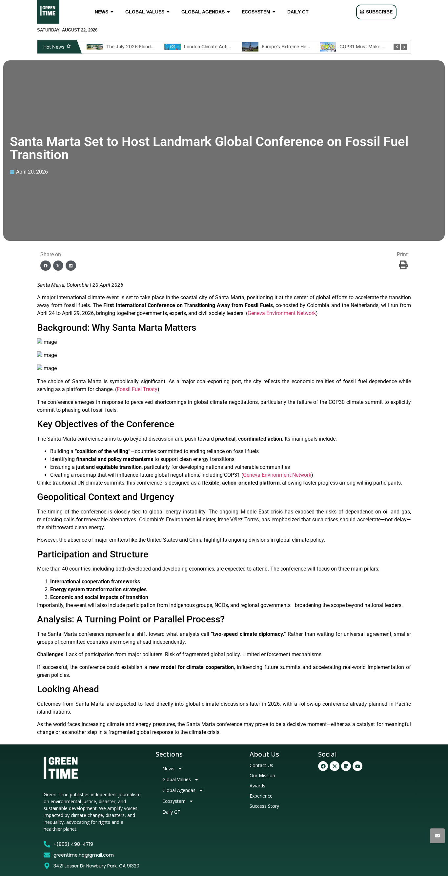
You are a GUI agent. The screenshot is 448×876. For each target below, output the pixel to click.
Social (327, 754)
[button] (45, 266)
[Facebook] (323, 766)
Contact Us (261, 765)
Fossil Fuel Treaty (137, 389)
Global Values (176, 779)
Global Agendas (178, 790)
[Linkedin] (346, 766)
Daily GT (171, 812)
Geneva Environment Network (282, 313)
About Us (264, 754)
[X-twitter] (334, 766)
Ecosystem (174, 801)
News (168, 768)
